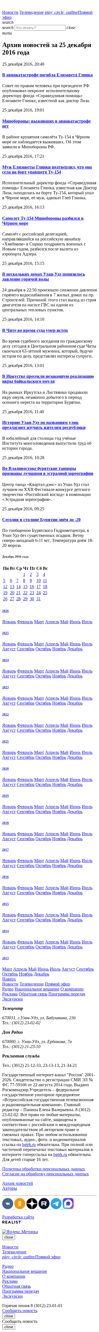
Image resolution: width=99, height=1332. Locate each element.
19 (5, 592)
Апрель (52, 621)
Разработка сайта (18, 1217)
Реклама (10, 994)
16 (32, 586)
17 (38, 586)
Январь (9, 621)
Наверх (9, 979)
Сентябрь (25, 648)
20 (12, 592)
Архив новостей (17, 1183)
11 (45, 580)
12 (5, 586)
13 (12, 586)
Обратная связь (33, 994)
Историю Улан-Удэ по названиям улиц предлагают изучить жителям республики (44, 425)
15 (25, 586)
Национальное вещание (37, 989)
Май (64, 621)
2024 (5, 660)
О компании (72, 989)
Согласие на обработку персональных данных (45, 1173)
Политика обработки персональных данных (43, 1169)
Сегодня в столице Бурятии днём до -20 (41, 519)
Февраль (25, 621)
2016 (5, 876)
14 (18, 586)
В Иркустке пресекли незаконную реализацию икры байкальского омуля (48, 379)
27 (12, 598)
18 (45, 586)
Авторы (9, 1188)
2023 (5, 687)
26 (5, 598)
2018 (5, 822)
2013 (5, 958)
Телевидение (32, 12)
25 (45, 592)
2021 (5, 741)
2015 (5, 904)
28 (18, 598)
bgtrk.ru (29, 1144)
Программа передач (66, 994)
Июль (87, 621)
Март (39, 621)
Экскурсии (12, 999)
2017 (5, 849)
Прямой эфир (57, 984)
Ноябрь (59, 648)
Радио (7, 989)
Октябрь (43, 648)
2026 (5, 610)
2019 (5, 795)
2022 (5, 714)
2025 (5, 633)
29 (25, 598)
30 (32, 598)
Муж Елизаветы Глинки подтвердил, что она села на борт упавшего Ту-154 (47, 169)
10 (38, 580)
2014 (5, 931)
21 (18, 592)
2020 (5, 768)
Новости (10, 12)
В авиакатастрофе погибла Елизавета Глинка (47, 75)
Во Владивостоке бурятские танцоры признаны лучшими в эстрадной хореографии (47, 471)
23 (32, 592)
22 (25, 592)
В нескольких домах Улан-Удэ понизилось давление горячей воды (43, 276)
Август (9, 648)
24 (38, 592)
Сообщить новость (19, 1310)
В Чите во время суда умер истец (35, 330)
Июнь (75, 621)
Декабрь (74, 648)
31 (38, 598)
